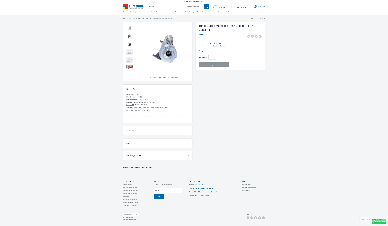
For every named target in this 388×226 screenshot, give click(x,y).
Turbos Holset (245, 190)
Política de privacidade (130, 202)
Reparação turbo (135, 12)
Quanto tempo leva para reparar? (208, 12)
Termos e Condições (129, 205)
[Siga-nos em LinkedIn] (263, 217)
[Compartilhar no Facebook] (248, 36)
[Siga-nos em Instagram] (255, 217)
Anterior (253, 18)
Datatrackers (132, 219)
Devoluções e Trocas (130, 187)
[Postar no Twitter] (256, 36)
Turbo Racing (189, 12)
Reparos (126, 196)
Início (125, 12)
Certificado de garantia (130, 190)
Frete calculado (212, 46)
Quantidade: (203, 57)
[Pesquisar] (206, 6)
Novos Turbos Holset (172, 12)
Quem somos (127, 184)
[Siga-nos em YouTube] (259, 217)
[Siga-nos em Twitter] (251, 217)
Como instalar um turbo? (131, 193)
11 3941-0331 (200, 184)
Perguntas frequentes (130, 199)
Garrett (201, 34)
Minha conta (239, 7)
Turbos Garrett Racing (248, 187)
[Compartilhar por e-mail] (260, 36)
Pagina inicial (127, 18)
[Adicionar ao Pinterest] (252, 36)
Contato (227, 12)
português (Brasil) (129, 214)
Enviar (159, 196)
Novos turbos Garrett (153, 12)
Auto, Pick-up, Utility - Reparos (141, 18)
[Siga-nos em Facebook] (248, 217)
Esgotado (214, 65)
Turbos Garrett (246, 184)
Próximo (261, 18)
